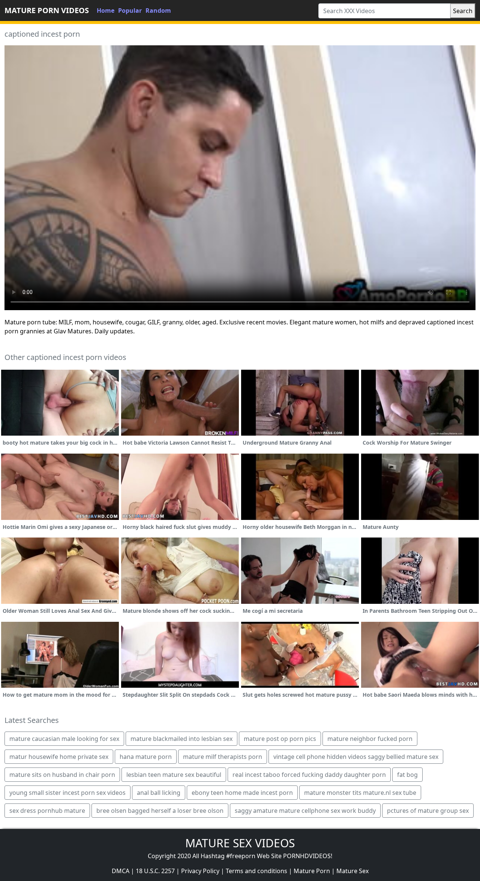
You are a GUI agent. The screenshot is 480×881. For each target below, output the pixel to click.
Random (158, 10)
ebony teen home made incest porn (242, 792)
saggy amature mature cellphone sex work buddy (305, 810)
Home (105, 10)
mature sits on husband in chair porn (62, 775)
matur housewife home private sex (58, 757)
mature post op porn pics (280, 739)
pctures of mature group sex (428, 810)
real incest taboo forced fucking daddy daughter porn (309, 775)
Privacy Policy (200, 871)
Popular (130, 10)
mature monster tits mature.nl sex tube (360, 792)
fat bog (407, 775)
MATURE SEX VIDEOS (240, 843)
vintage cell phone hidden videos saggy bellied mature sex (355, 757)
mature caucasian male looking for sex (64, 739)
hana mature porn (146, 757)
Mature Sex (352, 871)
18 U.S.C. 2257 (155, 871)
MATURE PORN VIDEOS (46, 10)
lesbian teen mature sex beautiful (173, 775)
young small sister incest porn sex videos (67, 792)
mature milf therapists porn (222, 757)
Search (462, 11)
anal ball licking (158, 792)
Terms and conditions (256, 871)
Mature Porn (312, 871)
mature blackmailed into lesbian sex (181, 739)
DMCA (120, 871)
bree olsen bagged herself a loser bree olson (160, 810)
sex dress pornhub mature (47, 810)
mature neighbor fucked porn (369, 739)
